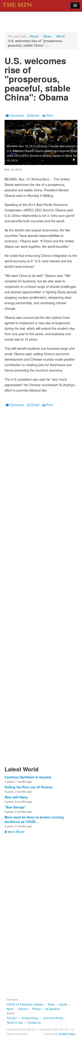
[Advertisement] (41, 589)
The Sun (12, 1018)
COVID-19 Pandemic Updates (25, 1004)
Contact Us (34, 1022)
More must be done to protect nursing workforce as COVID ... (34, 819)
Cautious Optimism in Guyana (28, 777)
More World (16, 831)
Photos (36, 1009)
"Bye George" (15, 807)
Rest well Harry (16, 797)
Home (34, 36)
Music (10, 1009)
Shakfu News (67, 1034)
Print (49, 115)
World (60, 36)
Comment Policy (53, 1018)
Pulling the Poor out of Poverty (29, 787)
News (47, 36)
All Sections (52, 1009)
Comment (17, 115)
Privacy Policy (30, 1018)
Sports (63, 1004)
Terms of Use (15, 1022)
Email (35, 115)
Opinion (23, 1009)
